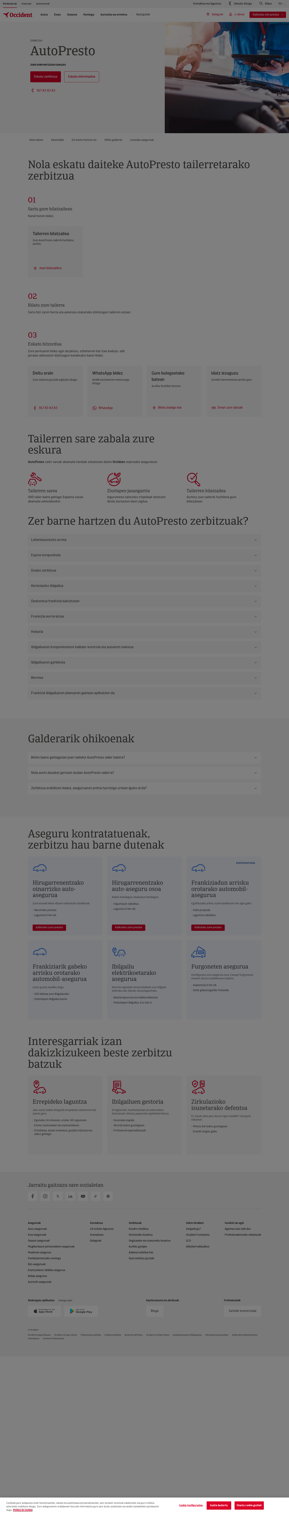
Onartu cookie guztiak (249, 1505)
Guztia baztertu (219, 1505)
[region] (144, 1506)
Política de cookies (22, 1510)
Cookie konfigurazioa (191, 1505)
